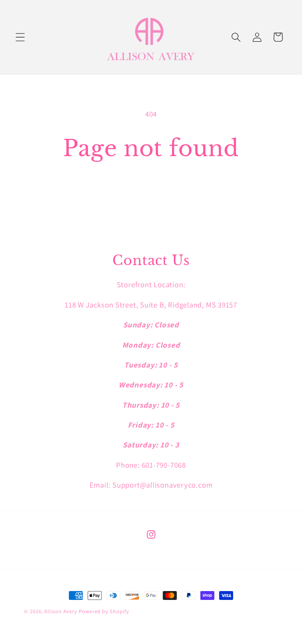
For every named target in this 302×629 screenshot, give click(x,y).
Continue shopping (151, 192)
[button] (20, 37)
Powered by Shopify (104, 611)
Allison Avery (61, 611)
